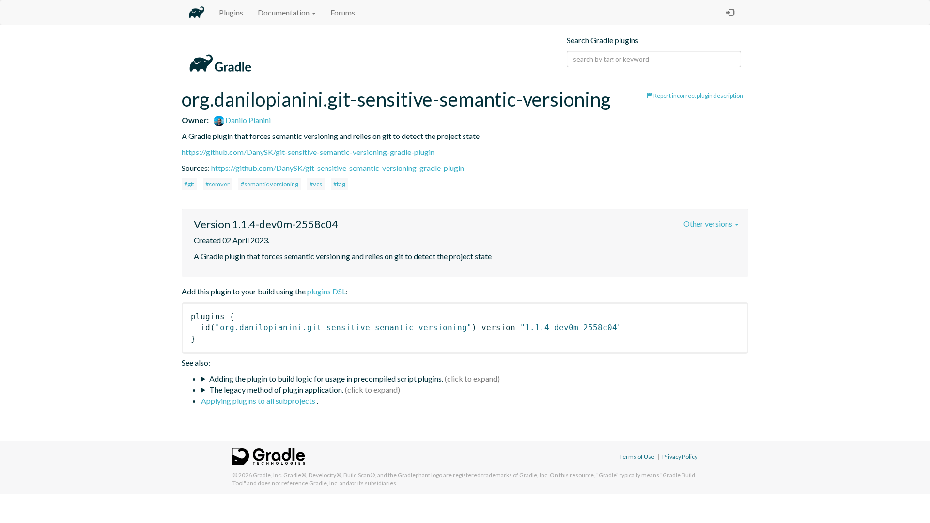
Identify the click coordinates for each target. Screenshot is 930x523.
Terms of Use (637, 456)
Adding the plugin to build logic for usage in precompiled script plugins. (326, 378)
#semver (217, 184)
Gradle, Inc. (267, 474)
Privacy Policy (680, 456)
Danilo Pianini (247, 119)
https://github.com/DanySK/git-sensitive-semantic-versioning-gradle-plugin (308, 151)
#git (189, 184)
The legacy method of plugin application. (276, 389)
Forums (342, 12)
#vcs (316, 184)
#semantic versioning (269, 184)
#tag (339, 184)
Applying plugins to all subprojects (259, 400)
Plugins (231, 12)
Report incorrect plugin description (697, 95)
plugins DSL (326, 291)
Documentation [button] (284, 12)
